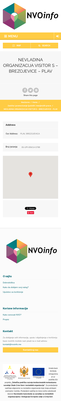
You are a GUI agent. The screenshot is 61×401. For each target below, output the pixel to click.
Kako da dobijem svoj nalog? (16, 287)
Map (18, 45)
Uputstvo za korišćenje (13, 292)
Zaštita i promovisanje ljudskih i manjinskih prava (29, 106)
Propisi (6, 319)
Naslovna (25, 102)
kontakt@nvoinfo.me (12, 344)
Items (35, 102)
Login (57, 36)
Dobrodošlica (9, 282)
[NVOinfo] (30, 16)
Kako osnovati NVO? (12, 315)
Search (46, 45)
